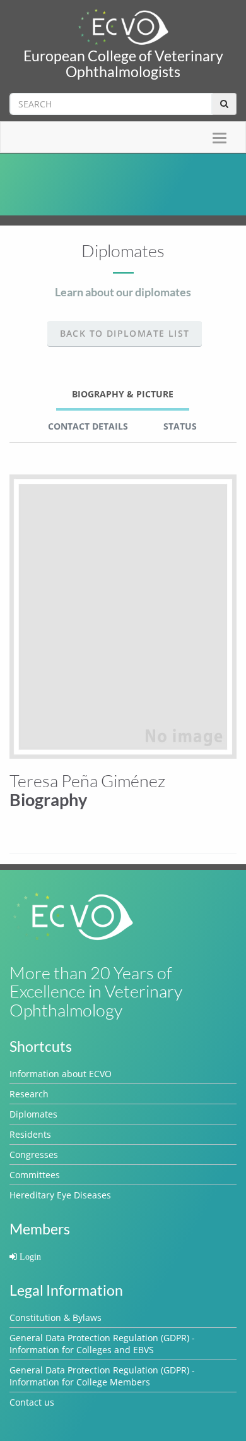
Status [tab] (180, 426)
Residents (30, 1134)
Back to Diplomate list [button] (125, 333)
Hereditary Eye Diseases (60, 1195)
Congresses (33, 1155)
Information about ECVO (60, 1074)
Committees (34, 1175)
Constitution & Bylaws (55, 1317)
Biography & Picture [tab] (122, 394)
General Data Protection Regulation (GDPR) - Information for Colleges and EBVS (102, 1344)
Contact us (31, 1402)
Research (29, 1094)
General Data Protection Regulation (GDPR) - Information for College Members (102, 1376)
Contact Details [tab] (88, 426)
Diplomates (33, 1114)
